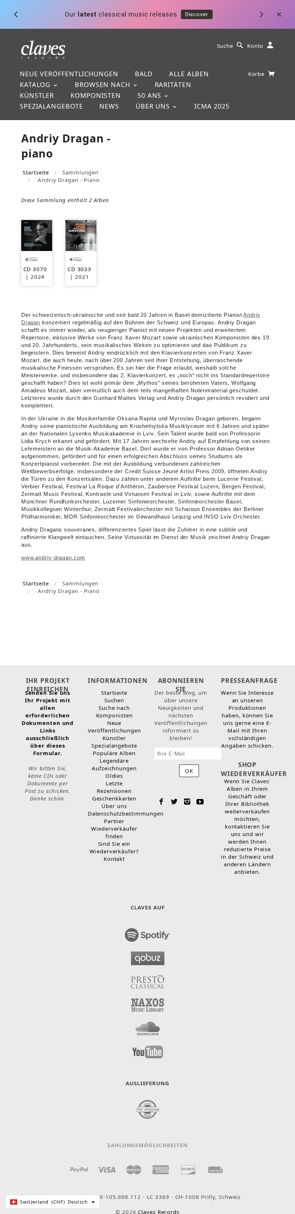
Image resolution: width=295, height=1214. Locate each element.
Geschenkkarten (114, 798)
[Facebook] (161, 801)
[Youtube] (200, 801)
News (109, 106)
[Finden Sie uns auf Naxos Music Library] (147, 1003)
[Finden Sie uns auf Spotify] (147, 932)
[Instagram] (187, 801)
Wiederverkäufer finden (114, 832)
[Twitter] (174, 801)
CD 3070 (35, 269)
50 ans (150, 95)
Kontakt (114, 858)
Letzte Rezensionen (114, 787)
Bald (144, 73)
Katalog (36, 84)
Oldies (114, 775)
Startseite (36, 172)
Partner (114, 821)
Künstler (37, 95)
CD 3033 (79, 269)
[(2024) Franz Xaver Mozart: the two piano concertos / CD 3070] (36, 234)
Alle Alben (189, 73)
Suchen (114, 700)
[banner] (43, 49)
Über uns (154, 106)
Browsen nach (103, 84)
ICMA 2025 (212, 106)
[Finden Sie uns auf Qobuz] (147, 956)
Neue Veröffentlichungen (69, 73)
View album (240, 15)
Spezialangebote (51, 106)
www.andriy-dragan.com (53, 557)
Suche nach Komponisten (114, 711)
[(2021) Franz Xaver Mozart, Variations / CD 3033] (80, 234)
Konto (255, 45)
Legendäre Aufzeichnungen (114, 764)
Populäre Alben (114, 753)
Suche (225, 45)
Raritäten (173, 84)
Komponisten (96, 95)
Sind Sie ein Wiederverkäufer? (114, 847)
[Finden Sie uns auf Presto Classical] (147, 979)
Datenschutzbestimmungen (126, 813)
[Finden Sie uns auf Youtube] (147, 1049)
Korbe (257, 73)
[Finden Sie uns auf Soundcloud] (147, 1026)
